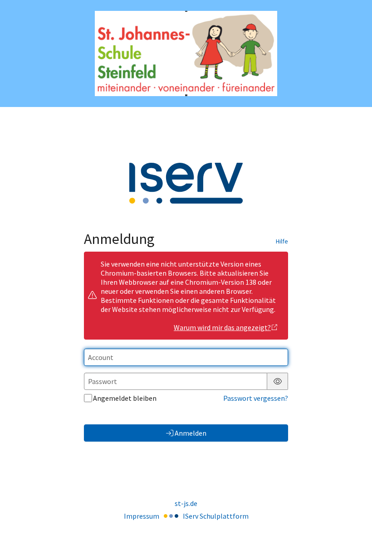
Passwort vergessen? (255, 398)
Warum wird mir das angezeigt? (222, 327)
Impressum (141, 515)
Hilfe (282, 241)
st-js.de (186, 503)
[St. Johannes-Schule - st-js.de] (186, 54)
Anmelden (190, 433)
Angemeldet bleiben (125, 398)
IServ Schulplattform (216, 515)
